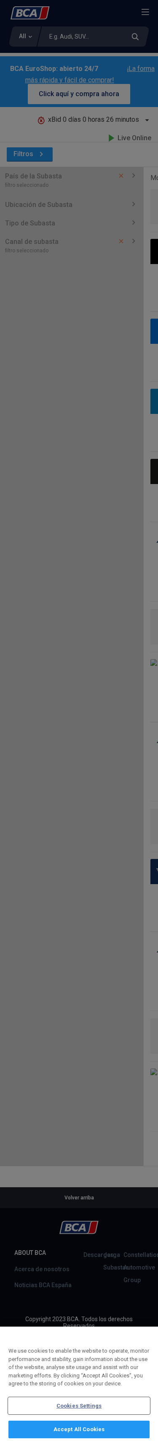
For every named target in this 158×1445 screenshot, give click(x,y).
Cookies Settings (79, 1406)
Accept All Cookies (79, 1429)
